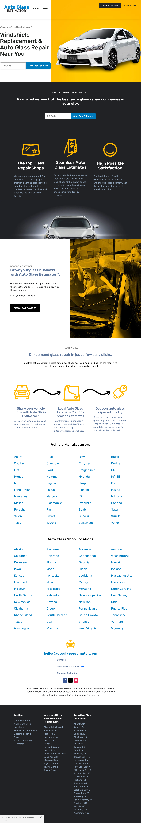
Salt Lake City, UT (82, 790)
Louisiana (85, 575)
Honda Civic (50, 740)
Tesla (17, 523)
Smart (50, 516)
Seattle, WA (79, 806)
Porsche (19, 509)
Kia (113, 483)
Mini (81, 496)
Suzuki (115, 516)
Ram (49, 509)
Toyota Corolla (51, 766)
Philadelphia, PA (82, 773)
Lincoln (84, 490)
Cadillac (19, 463)
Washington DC (121, 556)
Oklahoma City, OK (83, 770)
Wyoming (117, 628)
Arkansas (85, 549)
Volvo (115, 523)
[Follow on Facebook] (65, 680)
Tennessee (118, 615)
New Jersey (119, 595)
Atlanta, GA (79, 724)
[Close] (40, 817)
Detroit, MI (79, 750)
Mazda (115, 490)
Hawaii (115, 562)
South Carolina (56, 615)
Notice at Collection (67, 673)
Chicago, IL (79, 734)
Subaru (84, 516)
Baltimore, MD (81, 730)
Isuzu (17, 483)
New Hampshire (90, 595)
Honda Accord (51, 737)
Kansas (19, 575)
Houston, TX (80, 753)
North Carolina (121, 589)
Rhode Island (23, 615)
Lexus (50, 490)
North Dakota (23, 595)
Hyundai (84, 476)
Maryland (20, 582)
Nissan (18, 503)
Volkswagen (87, 523)
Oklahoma (21, 608)
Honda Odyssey (52, 747)
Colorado (52, 556)
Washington (22, 628)
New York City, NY (83, 766)
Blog (45, 8)
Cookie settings (8, 820)
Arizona (116, 549)
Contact (61, 660)
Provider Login (130, 6)
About (36, 8)
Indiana (116, 569)
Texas (18, 622)
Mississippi (53, 589)
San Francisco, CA (83, 799)
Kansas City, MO (82, 757)
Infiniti (115, 476)
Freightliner (87, 470)
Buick (115, 457)
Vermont (117, 622)
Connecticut (87, 556)
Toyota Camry (51, 763)
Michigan (85, 582)
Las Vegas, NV (81, 760)
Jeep (82, 483)
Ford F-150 (49, 734)
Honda (18, 476)
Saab (82, 509)
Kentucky (52, 575)
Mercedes (20, 496)
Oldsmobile (54, 503)
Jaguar (51, 483)
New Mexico (22, 602)
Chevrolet (53, 463)
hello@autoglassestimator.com (70, 653)
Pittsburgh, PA (81, 776)
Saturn (116, 509)
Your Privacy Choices (68, 666)
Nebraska (52, 595)
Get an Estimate (22, 720)
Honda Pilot (50, 750)
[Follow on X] (70, 680)
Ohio (114, 602)
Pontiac (116, 503)
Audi (49, 457)
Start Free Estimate (38, 66)
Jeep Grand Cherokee (55, 753)
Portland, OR (80, 780)
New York (85, 602)
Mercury (52, 496)
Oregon (51, 608)
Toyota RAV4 (50, 770)
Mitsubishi (118, 496)
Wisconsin (53, 628)
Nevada (51, 602)
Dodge (115, 463)
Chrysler (84, 463)
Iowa (17, 569)
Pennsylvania (88, 608)
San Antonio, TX (82, 793)
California (20, 556)
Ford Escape (50, 730)
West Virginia (88, 628)
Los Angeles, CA (82, 763)
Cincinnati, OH (81, 737)
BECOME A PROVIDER (25, 308)
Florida (51, 562)
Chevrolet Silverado (54, 727)
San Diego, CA (81, 796)
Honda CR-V (50, 743)
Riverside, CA (80, 783)
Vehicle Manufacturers (25, 730)
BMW (82, 457)
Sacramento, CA (82, 786)
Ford (49, 470)
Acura (18, 457)
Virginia (84, 622)
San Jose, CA (80, 803)
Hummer (52, 476)
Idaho (50, 569)
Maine (50, 582)
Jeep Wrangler (51, 757)
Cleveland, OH (81, 740)
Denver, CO (79, 747)
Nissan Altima (51, 760)
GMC (114, 470)
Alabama (52, 549)
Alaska (18, 549)
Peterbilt (85, 503)
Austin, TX (79, 727)
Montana (85, 589)
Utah (49, 622)
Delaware (20, 562)
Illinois (83, 569)
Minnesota (118, 582)
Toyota (51, 523)
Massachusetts (121, 575)
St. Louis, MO (80, 809)
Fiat (16, 470)
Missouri (19, 589)
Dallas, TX (79, 743)
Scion (18, 516)
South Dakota (88, 615)
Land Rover (22, 490)
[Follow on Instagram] (76, 680)
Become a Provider (110, 5)
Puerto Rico (119, 608)
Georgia (84, 562)
